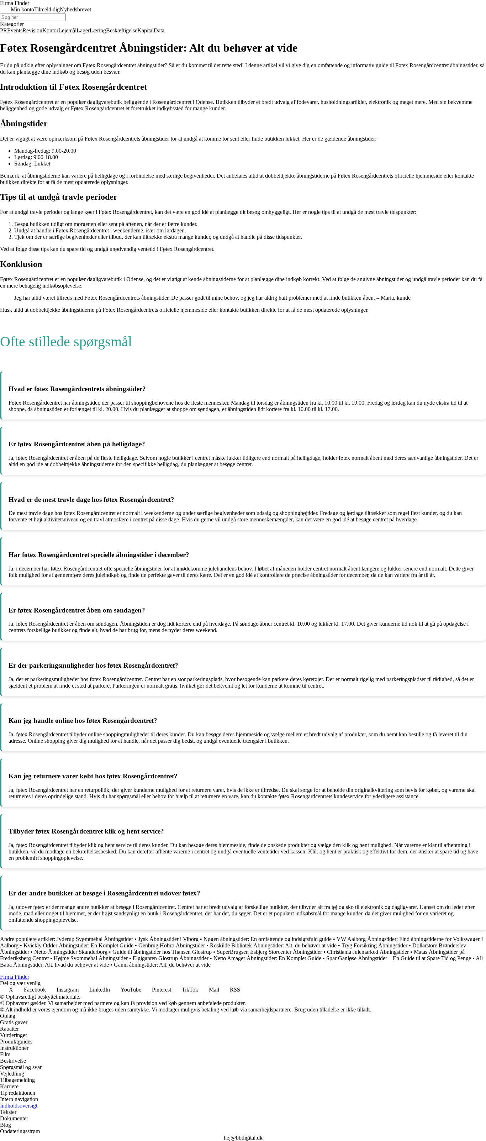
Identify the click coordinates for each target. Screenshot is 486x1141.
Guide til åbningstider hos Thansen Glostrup (162, 952)
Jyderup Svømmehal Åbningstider (95, 939)
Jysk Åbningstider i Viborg (168, 939)
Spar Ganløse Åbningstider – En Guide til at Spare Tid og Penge (398, 958)
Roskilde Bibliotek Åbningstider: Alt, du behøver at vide (273, 945)
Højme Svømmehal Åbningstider (91, 958)
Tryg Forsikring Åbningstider (374, 945)
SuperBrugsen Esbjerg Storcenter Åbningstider (269, 952)
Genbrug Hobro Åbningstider (171, 945)
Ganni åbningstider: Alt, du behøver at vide (162, 965)
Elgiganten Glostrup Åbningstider (170, 958)
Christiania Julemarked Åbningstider (368, 952)
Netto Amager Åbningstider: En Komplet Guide (267, 958)
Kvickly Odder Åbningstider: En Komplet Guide (78, 945)
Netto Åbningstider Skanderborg (70, 952)
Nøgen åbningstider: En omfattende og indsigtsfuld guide (268, 939)
